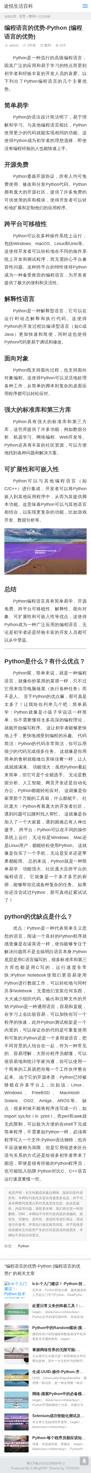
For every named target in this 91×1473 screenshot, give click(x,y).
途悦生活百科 (18, 6)
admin (14, 45)
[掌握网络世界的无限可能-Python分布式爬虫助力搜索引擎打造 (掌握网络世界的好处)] (16, 1355)
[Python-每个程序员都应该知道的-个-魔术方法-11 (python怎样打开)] (16, 1444)
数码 (32, 16)
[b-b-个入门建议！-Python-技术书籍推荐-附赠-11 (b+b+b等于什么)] (16, 1289)
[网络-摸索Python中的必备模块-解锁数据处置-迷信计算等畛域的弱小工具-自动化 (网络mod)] (16, 1399)
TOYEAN (72, 1468)
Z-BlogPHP (38, 1468)
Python (23, 1246)
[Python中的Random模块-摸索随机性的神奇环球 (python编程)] (16, 1333)
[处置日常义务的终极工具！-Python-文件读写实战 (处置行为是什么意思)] (16, 1311)
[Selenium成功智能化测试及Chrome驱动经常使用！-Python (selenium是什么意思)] (16, 1421)
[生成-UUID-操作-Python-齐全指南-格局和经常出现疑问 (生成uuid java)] (16, 1377)
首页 (22, 16)
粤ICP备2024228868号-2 (45, 1463)
